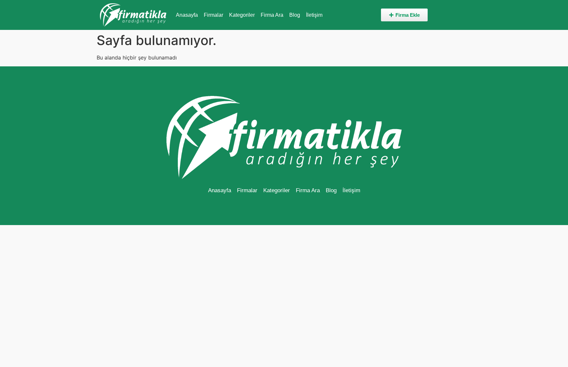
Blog (294, 15)
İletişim (314, 15)
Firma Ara (272, 15)
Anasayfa (187, 15)
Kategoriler (242, 15)
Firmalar (213, 15)
